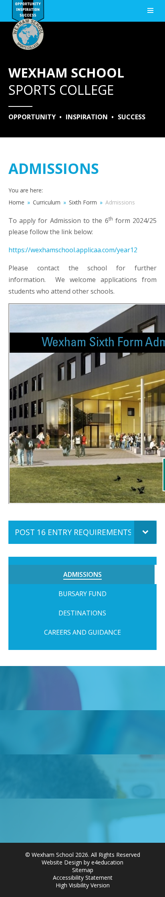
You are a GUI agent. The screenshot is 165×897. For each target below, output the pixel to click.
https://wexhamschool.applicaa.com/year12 (72, 249)
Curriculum (46, 202)
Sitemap (82, 870)
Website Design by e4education (82, 862)
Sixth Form (83, 202)
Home (16, 202)
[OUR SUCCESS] (82, 776)
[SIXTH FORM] (82, 732)
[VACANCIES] (82, 821)
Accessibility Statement (83, 877)
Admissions (120, 202)
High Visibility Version (83, 885)
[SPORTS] (82, 688)
